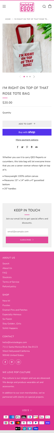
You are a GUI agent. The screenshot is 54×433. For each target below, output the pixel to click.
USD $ (25, 410)
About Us (7, 268)
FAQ (4, 272)
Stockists (7, 277)
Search (5, 263)
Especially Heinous (11, 314)
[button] (24, 76)
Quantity (6, 112)
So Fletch (7, 319)
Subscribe (25, 240)
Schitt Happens (10, 328)
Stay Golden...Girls (11, 323)
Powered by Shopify (27, 423)
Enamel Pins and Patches (14, 309)
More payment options (27, 139)
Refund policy (9, 286)
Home (8, 19)
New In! (6, 300)
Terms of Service (10, 281)
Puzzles (6, 305)
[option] (27, 48)
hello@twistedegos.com (14, 342)
